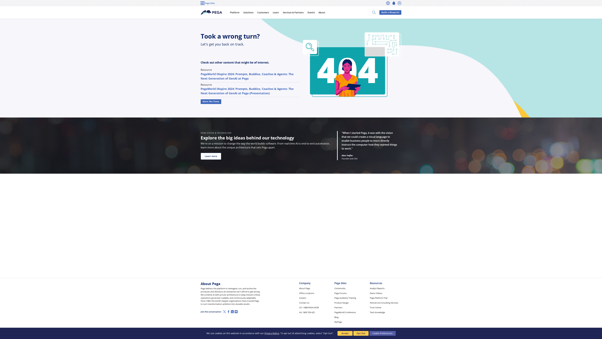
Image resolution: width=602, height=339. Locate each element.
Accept (345, 333)
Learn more (211, 156)
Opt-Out (360, 333)
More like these (211, 101)
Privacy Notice (271, 333)
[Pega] (211, 12)
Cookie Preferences (382, 333)
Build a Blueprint (390, 12)
